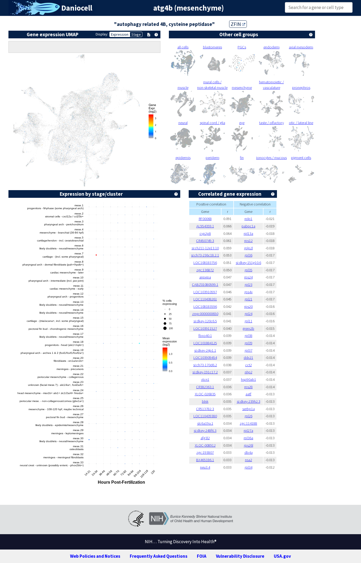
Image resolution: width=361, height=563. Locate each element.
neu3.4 (205, 467)
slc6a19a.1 (205, 423)
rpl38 (248, 335)
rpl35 (248, 270)
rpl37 (248, 350)
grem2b (248, 328)
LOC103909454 (205, 357)
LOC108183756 (205, 262)
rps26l (248, 445)
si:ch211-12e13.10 (205, 248)
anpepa (205, 277)
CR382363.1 (205, 387)
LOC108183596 (205, 306)
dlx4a (248, 452)
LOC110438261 (205, 299)
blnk (205, 401)
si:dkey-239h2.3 (248, 401)
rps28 (248, 387)
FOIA (201, 556)
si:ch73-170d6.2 (205, 365)
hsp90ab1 (248, 379)
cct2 (248, 365)
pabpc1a (248, 226)
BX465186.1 (205, 459)
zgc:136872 (205, 270)
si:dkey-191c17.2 (205, 372)
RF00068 (205, 218)
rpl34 (248, 467)
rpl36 (248, 255)
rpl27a (248, 430)
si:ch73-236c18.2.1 (205, 255)
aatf (248, 394)
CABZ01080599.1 (205, 284)
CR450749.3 (205, 240)
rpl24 (248, 313)
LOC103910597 (205, 292)
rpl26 (248, 416)
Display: (102, 34)
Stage (136, 34)
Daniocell (76, 8)
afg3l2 (205, 438)
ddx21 (248, 357)
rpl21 (248, 299)
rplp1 (248, 218)
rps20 (248, 306)
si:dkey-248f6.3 (205, 430)
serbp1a (248, 408)
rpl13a (248, 233)
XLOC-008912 (205, 445)
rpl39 (248, 343)
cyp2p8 (205, 233)
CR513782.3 (205, 408)
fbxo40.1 (205, 335)
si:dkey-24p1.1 (205, 350)
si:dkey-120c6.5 (205, 321)
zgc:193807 (205, 452)
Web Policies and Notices (95, 556)
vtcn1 (205, 379)
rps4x (248, 292)
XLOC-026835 (205, 394)
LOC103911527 (205, 328)
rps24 (248, 277)
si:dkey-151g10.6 (248, 262)
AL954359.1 (205, 226)
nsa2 (248, 459)
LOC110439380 (205, 416)
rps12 (248, 240)
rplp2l (248, 248)
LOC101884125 (205, 343)
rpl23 (248, 284)
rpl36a (248, 438)
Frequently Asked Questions (158, 556)
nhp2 (248, 372)
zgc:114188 (248, 423)
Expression (119, 34)
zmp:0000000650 (205, 313)
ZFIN (236, 24)
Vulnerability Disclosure (240, 556)
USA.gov (282, 556)
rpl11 (248, 321)
